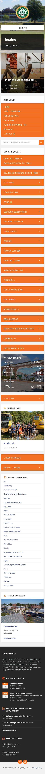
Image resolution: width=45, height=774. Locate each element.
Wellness (7, 581)
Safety (6, 548)
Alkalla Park (9, 443)
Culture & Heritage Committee (15, 494)
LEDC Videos (8, 523)
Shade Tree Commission (13, 556)
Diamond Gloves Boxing (19, 79)
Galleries (15, 46)
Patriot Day (8, 544)
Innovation (8, 519)
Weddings (7, 577)
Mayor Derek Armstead (12, 531)
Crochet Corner (16, 683)
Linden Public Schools (12, 527)
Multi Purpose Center (18, 688)
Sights (6, 560)
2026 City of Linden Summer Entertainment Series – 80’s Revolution (26, 694)
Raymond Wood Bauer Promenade (23, 700)
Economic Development (13, 502)
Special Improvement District (15, 565)
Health (6, 510)
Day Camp (7, 498)
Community (8, 486)
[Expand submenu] (39, 173)
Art (5, 481)
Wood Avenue (9, 585)
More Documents (9, 730)
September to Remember (13, 552)
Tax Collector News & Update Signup (17, 716)
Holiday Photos (9, 515)
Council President (10, 490)
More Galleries (10, 638)
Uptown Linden (13, 88)
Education (7, 506)
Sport (6, 569)
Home (7, 46)
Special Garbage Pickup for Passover (17, 722)
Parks (6, 535)
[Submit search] (41, 142)
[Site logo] (22, 20)
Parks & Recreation (11, 540)
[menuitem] (22, 107)
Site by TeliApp (37, 768)
